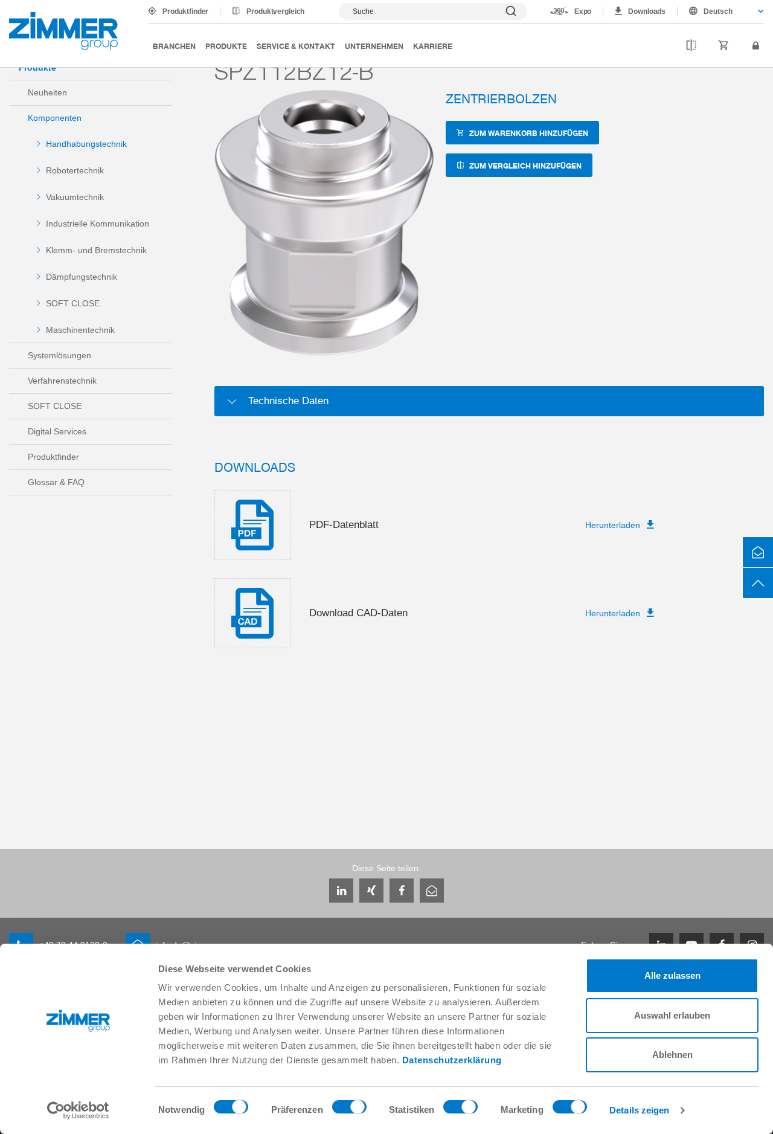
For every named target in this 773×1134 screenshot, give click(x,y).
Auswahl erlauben (672, 1015)
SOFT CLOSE (73, 303)
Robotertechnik (75, 170)
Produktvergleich (275, 11)
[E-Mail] (432, 890)
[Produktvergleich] (691, 46)
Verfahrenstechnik (62, 380)
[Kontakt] (758, 552)
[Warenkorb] (724, 46)
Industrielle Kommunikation (97, 223)
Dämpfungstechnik (81, 277)
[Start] (63, 31)
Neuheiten (47, 92)
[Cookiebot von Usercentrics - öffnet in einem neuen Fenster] (78, 1110)
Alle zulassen (672, 975)
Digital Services (57, 431)
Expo (583, 11)
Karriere (432, 45)
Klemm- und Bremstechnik (96, 250)
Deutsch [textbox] (718, 11)
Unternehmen (374, 45)
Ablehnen (672, 1054)
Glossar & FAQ (56, 482)
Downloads (647, 11)
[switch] (349, 1110)
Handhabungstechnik (86, 144)
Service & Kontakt (296, 45)
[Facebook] (402, 890)
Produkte (226, 45)
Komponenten (55, 118)
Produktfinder (185, 11)
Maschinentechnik (80, 330)
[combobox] (721, 11)
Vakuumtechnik (75, 197)
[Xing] (371, 890)
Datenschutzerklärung (452, 1060)
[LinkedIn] (341, 890)
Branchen (174, 45)
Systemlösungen (59, 355)
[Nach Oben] (758, 583)
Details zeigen (639, 1110)
